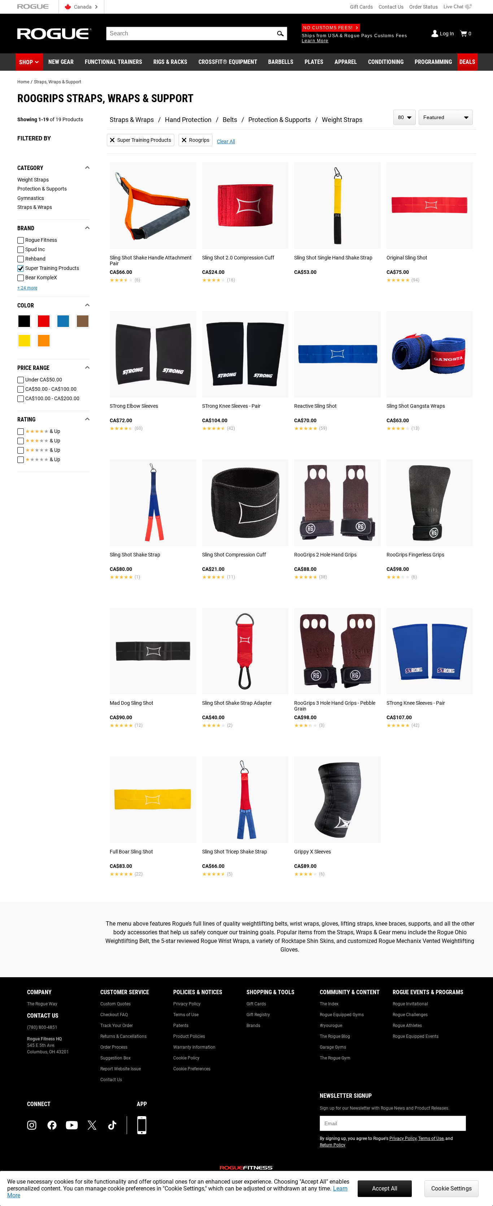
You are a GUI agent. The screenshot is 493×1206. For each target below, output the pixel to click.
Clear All (226, 141)
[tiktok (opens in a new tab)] (112, 1125)
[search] (196, 33)
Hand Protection (188, 119)
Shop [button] (26, 62)
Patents (180, 1025)
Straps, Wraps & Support (57, 81)
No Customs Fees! (328, 27)
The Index (329, 1003)
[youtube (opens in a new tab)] (72, 1125)
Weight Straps (342, 119)
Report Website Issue (120, 1068)
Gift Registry (258, 1014)
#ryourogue (331, 1025)
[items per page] (404, 117)
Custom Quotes (115, 1003)
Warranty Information (194, 1047)
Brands (253, 1025)
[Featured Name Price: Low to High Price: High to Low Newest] (446, 117)
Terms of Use (185, 1014)
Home (23, 81)
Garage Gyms (333, 1047)
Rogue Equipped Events (416, 1036)
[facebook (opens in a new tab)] (52, 1125)
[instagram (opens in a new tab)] (32, 1125)
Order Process (113, 1047)
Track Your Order (116, 1025)
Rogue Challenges (410, 1014)
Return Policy (332, 1145)
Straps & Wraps (132, 119)
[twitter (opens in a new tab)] (92, 1125)
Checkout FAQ (114, 1014)
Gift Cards (361, 7)
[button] (280, 33)
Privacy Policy (187, 1003)
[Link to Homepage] (54, 34)
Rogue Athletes (407, 1025)
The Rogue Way (42, 1003)
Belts (230, 119)
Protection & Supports (279, 119)
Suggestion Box (115, 1058)
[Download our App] (142, 1125)
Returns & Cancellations (123, 1036)
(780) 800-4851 (42, 1027)
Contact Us (391, 7)
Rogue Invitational (410, 1003)
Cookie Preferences (191, 1068)
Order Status (423, 7)
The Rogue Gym (335, 1058)
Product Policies (189, 1036)
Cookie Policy (186, 1058)
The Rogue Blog (335, 1036)
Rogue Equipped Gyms (342, 1014)
